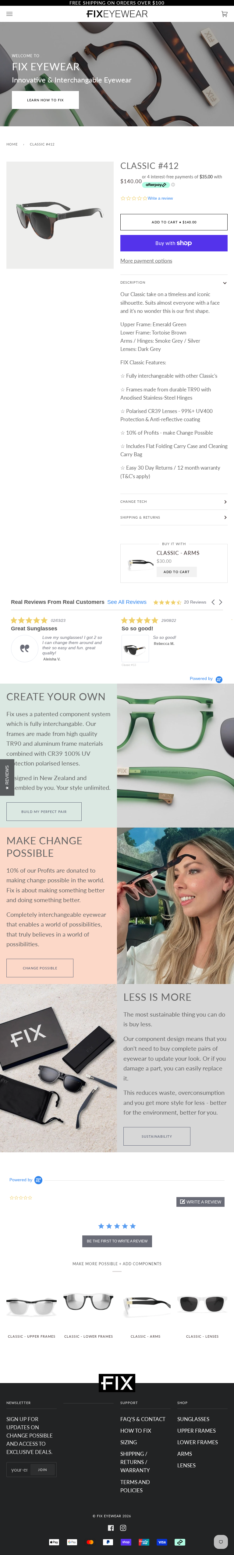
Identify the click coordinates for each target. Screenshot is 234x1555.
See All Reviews (127, 602)
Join (42, 1470)
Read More (173, 663)
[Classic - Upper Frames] (31, 1304)
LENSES (186, 1465)
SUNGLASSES (193, 1419)
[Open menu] (15, 14)
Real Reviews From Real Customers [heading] (58, 602)
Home (12, 144)
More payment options (146, 260)
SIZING (128, 1442)
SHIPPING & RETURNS (140, 517)
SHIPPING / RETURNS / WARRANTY (135, 1462)
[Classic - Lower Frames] (88, 1304)
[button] (213, 602)
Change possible (40, 968)
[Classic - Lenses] (202, 1304)
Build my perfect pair (44, 812)
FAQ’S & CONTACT (142, 1419)
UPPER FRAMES (196, 1430)
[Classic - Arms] (145, 1304)
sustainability (157, 1136)
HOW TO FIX (135, 1430)
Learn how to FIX (45, 100)
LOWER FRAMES (197, 1442)
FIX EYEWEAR (109, 1516)
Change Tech (133, 501)
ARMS (184, 1454)
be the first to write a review (117, 1241)
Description (132, 282)
